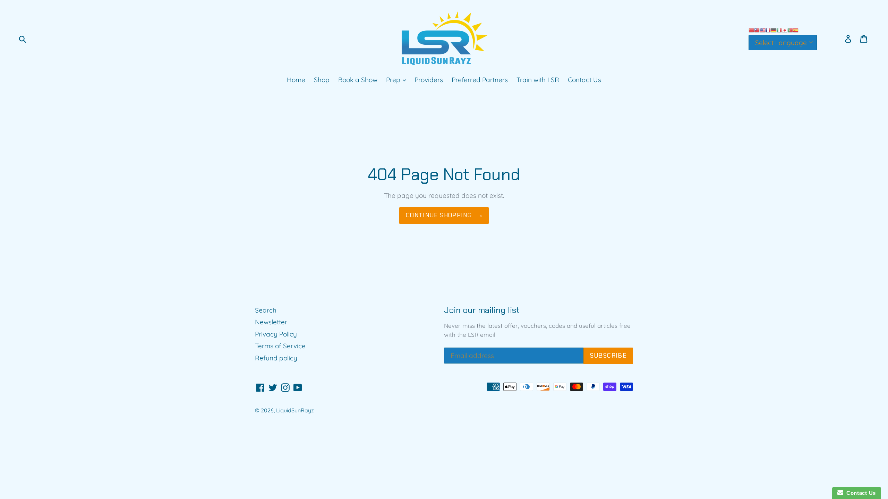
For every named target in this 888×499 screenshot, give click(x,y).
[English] (762, 30)
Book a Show (357, 80)
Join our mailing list (482, 310)
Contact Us (584, 80)
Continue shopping (439, 215)
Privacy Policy (276, 334)
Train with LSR (537, 80)
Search (265, 310)
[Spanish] (796, 30)
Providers (429, 80)
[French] (768, 30)
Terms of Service (280, 346)
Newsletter (271, 322)
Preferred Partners (480, 80)
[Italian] (779, 30)
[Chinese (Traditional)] (757, 30)
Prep (394, 80)
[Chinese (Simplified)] (751, 30)
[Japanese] (784, 30)
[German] (773, 30)
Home (296, 80)
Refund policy (276, 358)
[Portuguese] (790, 30)
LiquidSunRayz (295, 410)
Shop (322, 80)
